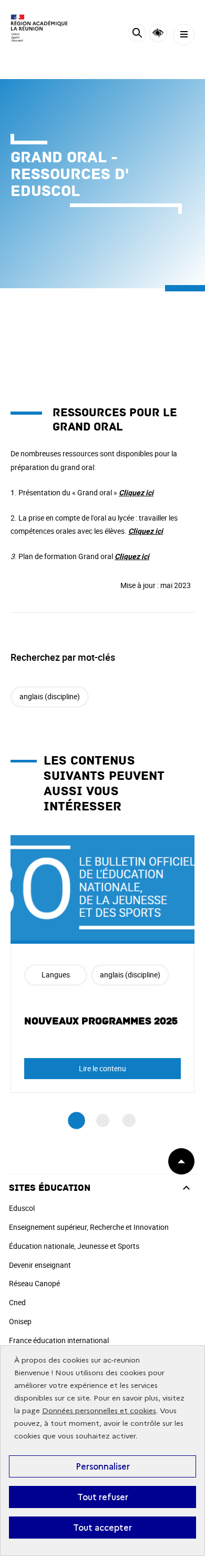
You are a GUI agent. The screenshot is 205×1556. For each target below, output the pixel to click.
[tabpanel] (102, 964)
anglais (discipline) (49, 696)
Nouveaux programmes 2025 (101, 1021)
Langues (56, 975)
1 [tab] (76, 1120)
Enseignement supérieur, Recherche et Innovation (89, 1227)
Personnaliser (103, 1466)
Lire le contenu (102, 1068)
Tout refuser (102, 1497)
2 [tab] (102, 1120)
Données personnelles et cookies (99, 1410)
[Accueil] (39, 29)
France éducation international (59, 1340)
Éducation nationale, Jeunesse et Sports (74, 1246)
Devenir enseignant (40, 1265)
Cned (17, 1302)
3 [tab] (129, 1120)
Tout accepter (102, 1527)
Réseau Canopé (34, 1283)
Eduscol (22, 1208)
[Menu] (183, 34)
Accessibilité (158, 33)
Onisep (20, 1321)
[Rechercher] (137, 34)
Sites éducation (49, 1188)
